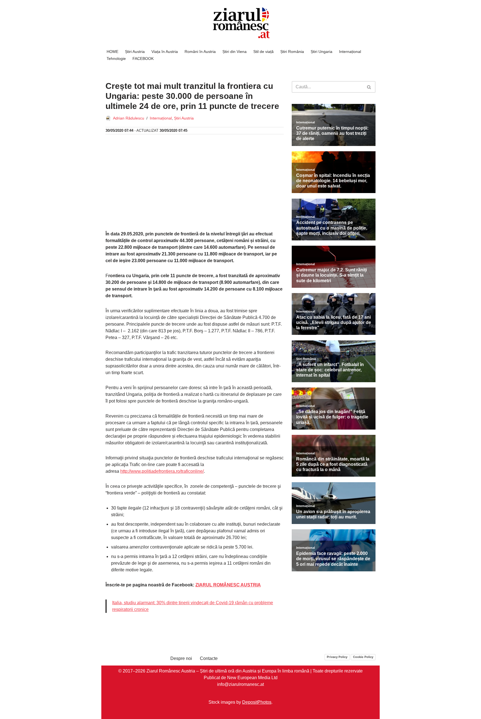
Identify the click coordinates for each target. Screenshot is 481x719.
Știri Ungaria (321, 51)
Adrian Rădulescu (128, 118)
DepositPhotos (256, 702)
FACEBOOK (143, 58)
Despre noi (181, 658)
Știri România (292, 51)
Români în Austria (200, 51)
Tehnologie (116, 58)
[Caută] (369, 87)
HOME (112, 51)
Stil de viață (263, 51)
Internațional (350, 51)
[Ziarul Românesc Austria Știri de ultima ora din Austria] (240, 23)
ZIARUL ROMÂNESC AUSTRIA (228, 584)
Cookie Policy (363, 657)
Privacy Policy (337, 657)
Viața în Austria (164, 51)
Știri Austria (135, 51)
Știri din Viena (234, 51)
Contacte (209, 658)
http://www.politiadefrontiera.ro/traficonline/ (162, 471)
